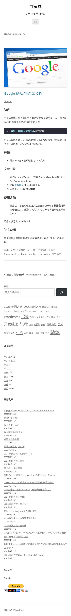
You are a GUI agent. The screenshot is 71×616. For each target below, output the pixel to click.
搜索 (6, 286)
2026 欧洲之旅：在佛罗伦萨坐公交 (20, 518)
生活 (19, 332)
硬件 (31, 333)
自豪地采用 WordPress (14, 610)
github (54, 306)
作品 (54, 254)
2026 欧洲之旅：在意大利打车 (18, 453)
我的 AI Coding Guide (14, 446)
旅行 (43, 324)
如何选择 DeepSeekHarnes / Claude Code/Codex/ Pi (29, 410)
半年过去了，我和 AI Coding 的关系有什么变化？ (27, 489)
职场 (37, 333)
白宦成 (35, 6)
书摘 (25, 316)
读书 (47, 333)
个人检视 (8, 360)
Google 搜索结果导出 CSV (23, 93)
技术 (40, 250)
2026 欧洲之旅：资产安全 (16, 503)
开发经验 (11, 323)
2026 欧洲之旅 (32, 306)
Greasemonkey (11, 254)
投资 (37, 324)
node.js (41, 311)
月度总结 (51, 324)
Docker (45, 306)
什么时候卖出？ (11, 417)
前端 (53, 317)
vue (47, 311)
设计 (42, 333)
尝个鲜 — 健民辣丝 (13, 468)
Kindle (16, 311)
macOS (23, 311)
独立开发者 (9, 333)
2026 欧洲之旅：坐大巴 (15, 496)
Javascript (8, 311)
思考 (24, 323)
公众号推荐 (39, 317)
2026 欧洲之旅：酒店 (14, 460)
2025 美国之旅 (13, 306)
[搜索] (61, 292)
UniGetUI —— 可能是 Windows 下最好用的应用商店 (29, 482)
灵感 (60, 324)
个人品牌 (8, 356)
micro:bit (32, 311)
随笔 (55, 332)
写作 (48, 317)
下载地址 (19, 185)
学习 (6, 368)
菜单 (35, 21)
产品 (6, 364)
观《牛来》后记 (11, 424)
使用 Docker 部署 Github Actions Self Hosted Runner (29, 475)
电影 (26, 333)
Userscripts (44, 254)
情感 (6, 372)
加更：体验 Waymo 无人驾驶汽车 (20, 511)
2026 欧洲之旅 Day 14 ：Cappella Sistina (23, 554)
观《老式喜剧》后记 (13, 432)
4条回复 (8, 101)
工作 (58, 317)
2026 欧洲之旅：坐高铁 (15, 525)
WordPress (12, 316)
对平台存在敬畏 (11, 439)
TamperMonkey (29, 254)
